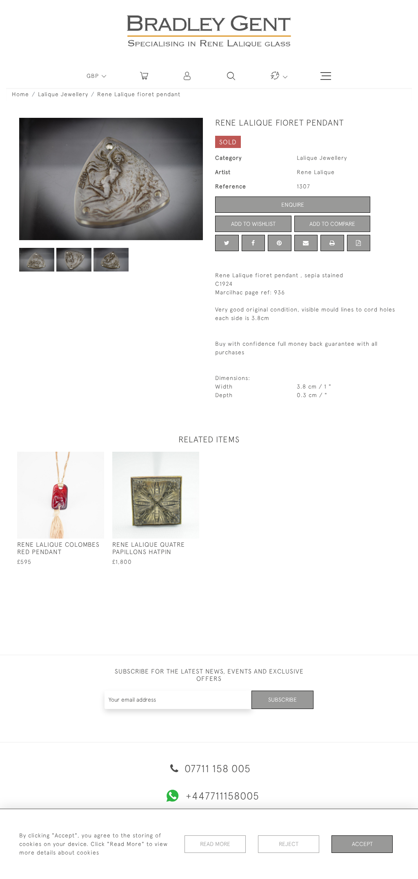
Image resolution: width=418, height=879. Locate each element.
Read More (215, 844)
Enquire (292, 204)
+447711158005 (222, 796)
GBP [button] (94, 76)
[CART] (144, 76)
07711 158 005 (216, 768)
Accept (362, 844)
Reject (288, 844)
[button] (187, 76)
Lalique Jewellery (63, 94)
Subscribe (282, 699)
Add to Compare (332, 224)
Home (20, 94)
